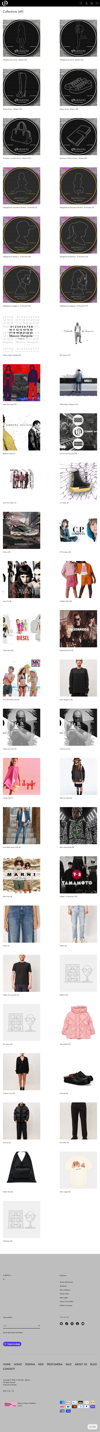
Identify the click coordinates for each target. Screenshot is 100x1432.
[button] (81, 3)
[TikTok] (66, 1323)
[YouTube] (82, 1323)
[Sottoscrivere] (38, 1325)
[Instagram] (61, 1323)
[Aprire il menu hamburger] (97, 3)
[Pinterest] (72, 1323)
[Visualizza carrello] (92, 3)
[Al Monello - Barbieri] (5, 3)
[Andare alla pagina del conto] (86, 3)
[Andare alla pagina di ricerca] (81, 3)
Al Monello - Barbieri (23, 1380)
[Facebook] (77, 1323)
